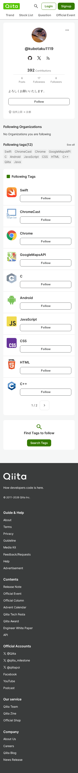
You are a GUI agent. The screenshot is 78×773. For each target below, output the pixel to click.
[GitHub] (30, 58)
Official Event (65, 15)
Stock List (26, 15)
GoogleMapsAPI (60, 151)
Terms (7, 527)
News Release (12, 759)
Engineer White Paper (18, 628)
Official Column (13, 600)
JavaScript (31, 156)
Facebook (10, 674)
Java (17, 162)
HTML (55, 156)
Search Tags (39, 443)
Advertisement (13, 568)
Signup (66, 6)
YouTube (9, 681)
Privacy (8, 533)
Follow (39, 101)
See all (71, 144)
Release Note (12, 586)
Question (44, 15)
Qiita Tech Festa (14, 614)
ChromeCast (23, 151)
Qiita (8, 162)
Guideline (9, 540)
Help (6, 561)
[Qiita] (11, 6)
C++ (65, 156)
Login (49, 6)
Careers (8, 746)
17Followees (39, 80)
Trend (10, 15)
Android (15, 156)
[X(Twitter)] (39, 58)
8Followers (56, 80)
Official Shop (12, 720)
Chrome (40, 151)
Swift (8, 151)
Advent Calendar (14, 607)
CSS (45, 156)
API (5, 635)
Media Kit (9, 547)
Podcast (9, 688)
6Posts (22, 80)
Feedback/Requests (17, 554)
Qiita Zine (9, 713)
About (7, 520)
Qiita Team (10, 706)
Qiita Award (11, 621)
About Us (9, 739)
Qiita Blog (9, 753)
